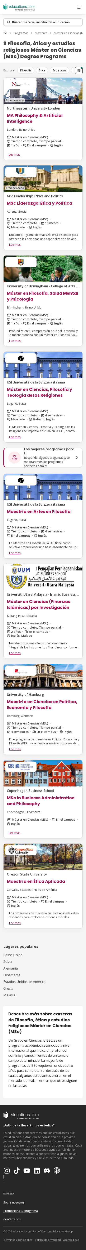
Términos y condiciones (18, 1240)
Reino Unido (13, 955)
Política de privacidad (48, 1240)
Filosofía (26, 70)
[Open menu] (79, 7)
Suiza (7, 961)
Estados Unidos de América (24, 981)
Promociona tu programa (20, 1211)
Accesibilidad (71, 1240)
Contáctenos (12, 1219)
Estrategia (59, 70)
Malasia (9, 995)
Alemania (10, 968)
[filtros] (79, 70)
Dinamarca (11, 975)
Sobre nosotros (13, 1202)
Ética (42, 70)
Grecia (8, 988)
